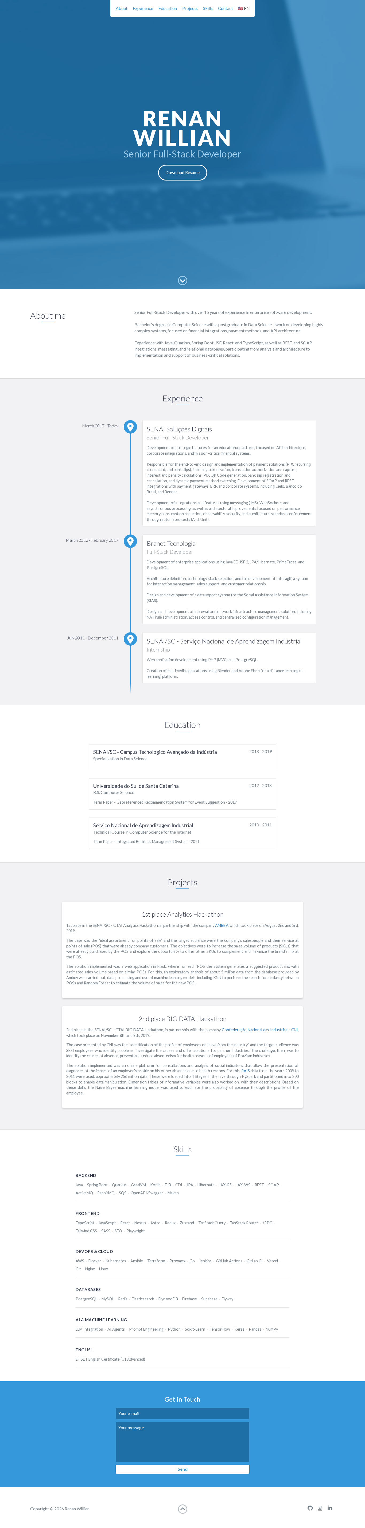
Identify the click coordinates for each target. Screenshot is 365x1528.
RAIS (245, 1070)
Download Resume (182, 172)
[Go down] (182, 280)
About (121, 8)
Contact (225, 8)
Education (167, 8)
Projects (190, 8)
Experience (143, 8)
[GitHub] (310, 1508)
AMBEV (221, 925)
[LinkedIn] (330, 1508)
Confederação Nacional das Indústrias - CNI (260, 1030)
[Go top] (182, 1509)
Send (183, 1468)
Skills (208, 8)
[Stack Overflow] (320, 1508)
